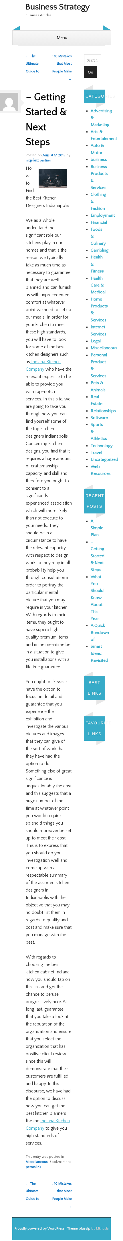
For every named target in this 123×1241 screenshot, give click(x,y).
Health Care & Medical (98, 285)
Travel (96, 452)
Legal (96, 341)
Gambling (99, 250)
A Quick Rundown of (100, 632)
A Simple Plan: (97, 528)
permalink (33, 1167)
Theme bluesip (78, 1228)
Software (99, 417)
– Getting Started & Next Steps (97, 556)
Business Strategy (57, 7)
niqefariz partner (38, 160)
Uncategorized (104, 459)
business (99, 159)
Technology (102, 445)
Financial (99, 222)
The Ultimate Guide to (32, 63)
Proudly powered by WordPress (40, 1228)
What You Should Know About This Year (97, 597)
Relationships (103, 410)
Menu (62, 37)
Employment (103, 215)
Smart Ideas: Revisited (99, 653)
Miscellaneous (37, 1162)
